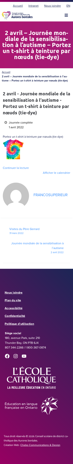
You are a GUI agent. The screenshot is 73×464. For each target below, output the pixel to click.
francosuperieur (51, 195)
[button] (66, 15)
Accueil (6, 72)
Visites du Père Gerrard (24, 231)
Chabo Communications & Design (40, 445)
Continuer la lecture (16, 168)
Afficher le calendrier (56, 173)
